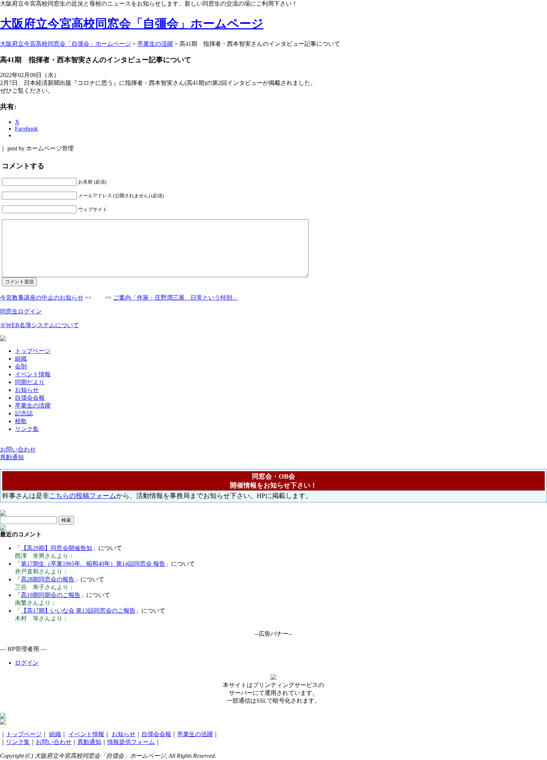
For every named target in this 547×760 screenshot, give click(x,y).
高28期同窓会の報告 (47, 579)
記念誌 (24, 413)
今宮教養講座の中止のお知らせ (41, 297)
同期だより (30, 382)
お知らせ (27, 390)
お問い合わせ (53, 742)
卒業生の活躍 (33, 405)
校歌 (21, 421)
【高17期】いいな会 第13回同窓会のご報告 (78, 610)
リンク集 (27, 429)
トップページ (33, 351)
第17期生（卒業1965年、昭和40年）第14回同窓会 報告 (93, 564)
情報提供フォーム (131, 742)
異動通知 (89, 742)
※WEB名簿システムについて (39, 325)
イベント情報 (33, 374)
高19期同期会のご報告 (50, 595)
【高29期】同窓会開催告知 (56, 548)
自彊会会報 (30, 398)
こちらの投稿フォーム (82, 495)
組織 (21, 358)
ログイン (27, 663)
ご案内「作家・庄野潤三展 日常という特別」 (175, 297)
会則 (21, 366)
